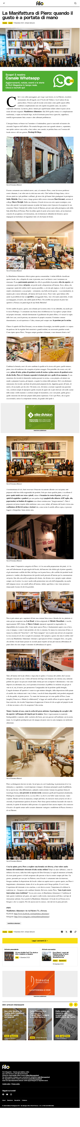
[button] (4, 3)
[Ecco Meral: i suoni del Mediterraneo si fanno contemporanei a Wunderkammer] (59, 956)
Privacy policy (15, 1084)
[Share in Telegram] (71, 932)
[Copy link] (75, 932)
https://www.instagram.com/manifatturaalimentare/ (31, 916)
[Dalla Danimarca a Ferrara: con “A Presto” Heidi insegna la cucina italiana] (40, 1024)
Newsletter (17, 1100)
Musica (55, 960)
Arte (17, 957)
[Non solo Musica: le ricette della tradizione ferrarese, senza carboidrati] (14, 1024)
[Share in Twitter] (66, 932)
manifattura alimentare (14, 923)
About (4, 1100)
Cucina (5, 23)
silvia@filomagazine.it (32, 1075)
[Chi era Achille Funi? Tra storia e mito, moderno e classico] (21, 956)
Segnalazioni (62, 960)
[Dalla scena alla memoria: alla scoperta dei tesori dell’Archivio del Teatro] (66, 1024)
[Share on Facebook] (62, 932)
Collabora (24, 1100)
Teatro (67, 1036)
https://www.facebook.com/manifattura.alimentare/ (31, 913)
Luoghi (10, 23)
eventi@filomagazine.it (35, 1079)
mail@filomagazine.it (43, 1077)
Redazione (10, 1100)
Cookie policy (6, 1084)
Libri (57, 1036)
